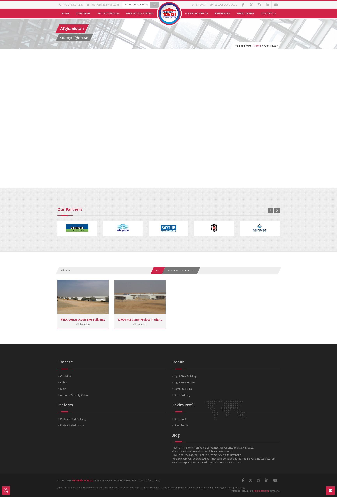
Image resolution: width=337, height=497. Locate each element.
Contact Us (268, 13)
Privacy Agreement (125, 480)
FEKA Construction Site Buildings (83, 319)
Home (65, 13)
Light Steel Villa (183, 389)
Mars (63, 389)
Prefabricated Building (181, 270)
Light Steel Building (185, 376)
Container (66, 376)
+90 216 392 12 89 (73, 4)
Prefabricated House (72, 425)
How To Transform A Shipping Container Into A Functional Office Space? (212, 447)
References (222, 13)
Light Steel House (184, 382)
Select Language (225, 4)
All (158, 270)
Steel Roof (180, 419)
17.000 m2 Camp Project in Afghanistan (140, 319)
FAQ (157, 480)
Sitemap (201, 4)
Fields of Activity (196, 13)
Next (277, 210)
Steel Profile (181, 425)
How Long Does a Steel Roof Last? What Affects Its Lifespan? (206, 455)
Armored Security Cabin (74, 395)
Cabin (63, 382)
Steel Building (182, 395)
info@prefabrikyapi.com (105, 4)
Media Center (245, 13)
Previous (270, 210)
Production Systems (139, 13)
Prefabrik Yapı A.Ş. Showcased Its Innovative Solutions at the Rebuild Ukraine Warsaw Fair (223, 458)
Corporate (83, 13)
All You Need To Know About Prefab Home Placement (202, 451)
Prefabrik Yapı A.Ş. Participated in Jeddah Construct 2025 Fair (206, 462)
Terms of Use (145, 480)
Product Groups (108, 13)
